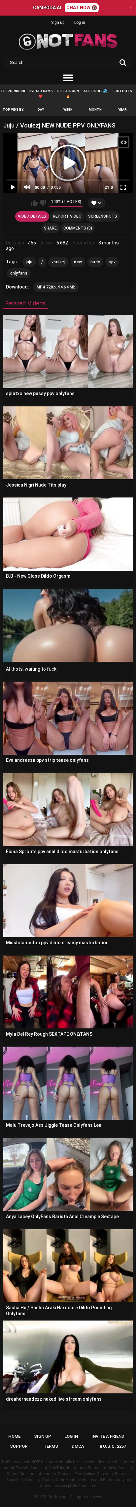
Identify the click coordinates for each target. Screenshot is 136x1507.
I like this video (34, 203)
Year (122, 109)
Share (50, 228)
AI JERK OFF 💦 (95, 91)
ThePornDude (13, 91)
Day (41, 109)
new (78, 262)
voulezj (58, 262)
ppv (112, 262)
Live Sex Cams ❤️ (41, 93)
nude (95, 262)
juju (29, 262)
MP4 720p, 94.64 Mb (56, 287)
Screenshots (102, 216)
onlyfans (18, 273)
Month (95, 109)
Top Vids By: (13, 109)
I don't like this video (42, 203)
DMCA (78, 1446)
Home (14, 1436)
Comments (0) (77, 228)
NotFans (61, 1496)
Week (67, 109)
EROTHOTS (122, 91)
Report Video (67, 216)
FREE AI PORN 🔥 (68, 93)
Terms (51, 1446)
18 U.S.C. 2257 (111, 1446)
